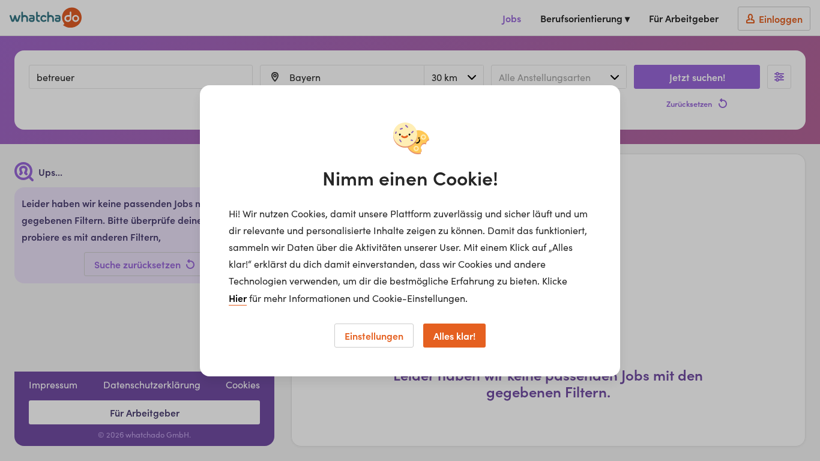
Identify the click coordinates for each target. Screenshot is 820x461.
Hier (238, 297)
